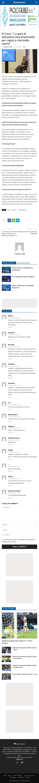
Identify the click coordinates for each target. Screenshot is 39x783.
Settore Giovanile (17, 775)
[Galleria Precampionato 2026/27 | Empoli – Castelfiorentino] (6, 668)
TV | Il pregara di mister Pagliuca (23, 277)
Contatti (27, 777)
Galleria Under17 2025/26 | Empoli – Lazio (24, 674)
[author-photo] (19, 251)
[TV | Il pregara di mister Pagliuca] (6, 279)
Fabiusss (11, 426)
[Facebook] (9, 220)
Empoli (8, 30)
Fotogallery (20, 777)
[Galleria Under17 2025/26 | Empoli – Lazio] (6, 676)
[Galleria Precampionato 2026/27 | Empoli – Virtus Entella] (6, 659)
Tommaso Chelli (7, 47)
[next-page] (6, 294)
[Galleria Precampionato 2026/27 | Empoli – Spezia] (6, 650)
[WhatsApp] (13, 220)
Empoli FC (14, 210)
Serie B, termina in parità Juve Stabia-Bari (28, 232)
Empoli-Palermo (23, 210)
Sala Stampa (13, 777)
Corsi (8, 210)
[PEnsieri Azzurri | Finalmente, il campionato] (6, 270)
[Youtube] (22, 762)
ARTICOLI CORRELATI (9, 263)
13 (25, 47)
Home (3, 30)
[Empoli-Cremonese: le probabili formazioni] (6, 288)
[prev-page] (3, 294)
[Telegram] (18, 220)
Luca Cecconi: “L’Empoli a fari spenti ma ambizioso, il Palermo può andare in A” (11, 233)
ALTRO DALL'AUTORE (23, 263)
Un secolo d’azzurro (29, 775)
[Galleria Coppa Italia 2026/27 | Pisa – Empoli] (19, 625)
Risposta (10, 327)
